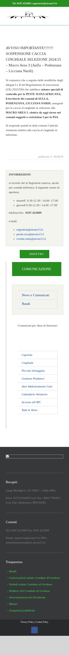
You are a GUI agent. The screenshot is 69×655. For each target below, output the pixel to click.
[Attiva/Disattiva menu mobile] (61, 13)
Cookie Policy (41, 622)
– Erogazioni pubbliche (21, 610)
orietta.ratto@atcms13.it (31, 238)
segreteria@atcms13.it (29, 229)
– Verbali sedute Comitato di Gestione (29, 584)
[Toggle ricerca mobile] (54, 13)
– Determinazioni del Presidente (26, 597)
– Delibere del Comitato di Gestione (28, 590)
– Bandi (11, 571)
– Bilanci (12, 603)
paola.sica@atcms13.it (30, 234)
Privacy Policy (27, 622)
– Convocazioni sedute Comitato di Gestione (33, 577)
